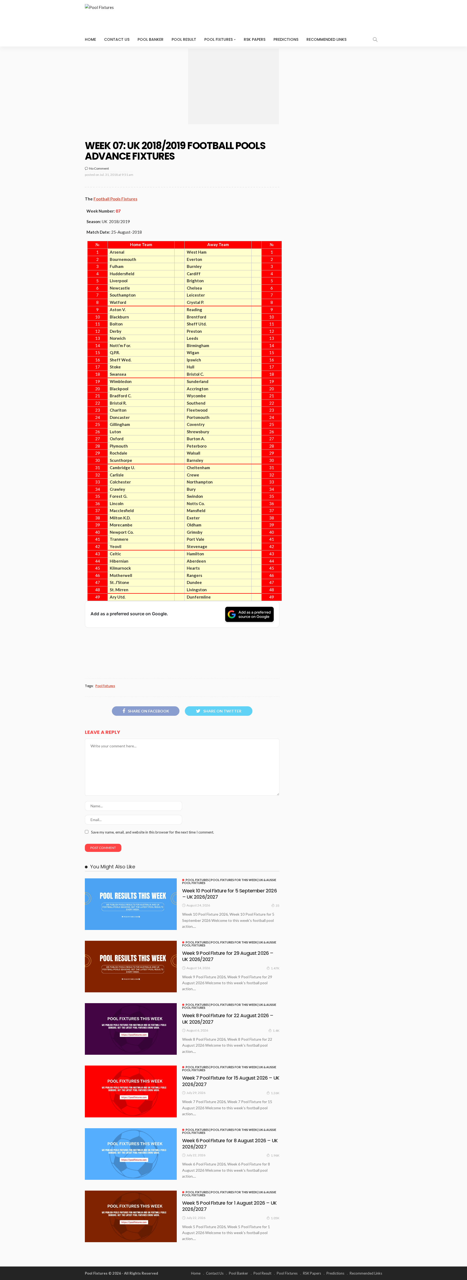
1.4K (276, 1031)
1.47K (275, 968)
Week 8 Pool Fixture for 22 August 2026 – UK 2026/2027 (227, 1018)
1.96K (275, 1155)
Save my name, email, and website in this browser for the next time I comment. (152, 832)
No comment (99, 168)
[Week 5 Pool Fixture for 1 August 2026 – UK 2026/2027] (131, 1216)
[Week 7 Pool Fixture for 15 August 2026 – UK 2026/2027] (131, 1091)
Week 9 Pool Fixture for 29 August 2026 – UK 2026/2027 (227, 956)
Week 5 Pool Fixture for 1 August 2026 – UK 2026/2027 (229, 1206)
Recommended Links (326, 39)
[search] (375, 39)
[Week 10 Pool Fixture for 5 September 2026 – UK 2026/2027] (131, 904)
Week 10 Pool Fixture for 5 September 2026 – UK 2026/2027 (229, 893)
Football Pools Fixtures (115, 198)
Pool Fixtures (218, 39)
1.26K (275, 1093)
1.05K (275, 1218)
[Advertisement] (233, 86)
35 (277, 905)
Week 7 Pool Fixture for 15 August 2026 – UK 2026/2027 (230, 1080)
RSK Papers (254, 39)
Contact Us (116, 39)
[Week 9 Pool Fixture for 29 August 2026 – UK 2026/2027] (131, 966)
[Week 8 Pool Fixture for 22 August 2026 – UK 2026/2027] (131, 1029)
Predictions (285, 39)
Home (90, 39)
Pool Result (184, 39)
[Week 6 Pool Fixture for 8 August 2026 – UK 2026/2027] (131, 1154)
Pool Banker (151, 39)
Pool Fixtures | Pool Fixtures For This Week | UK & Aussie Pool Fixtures (229, 881)
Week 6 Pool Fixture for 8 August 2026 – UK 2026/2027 (230, 1143)
